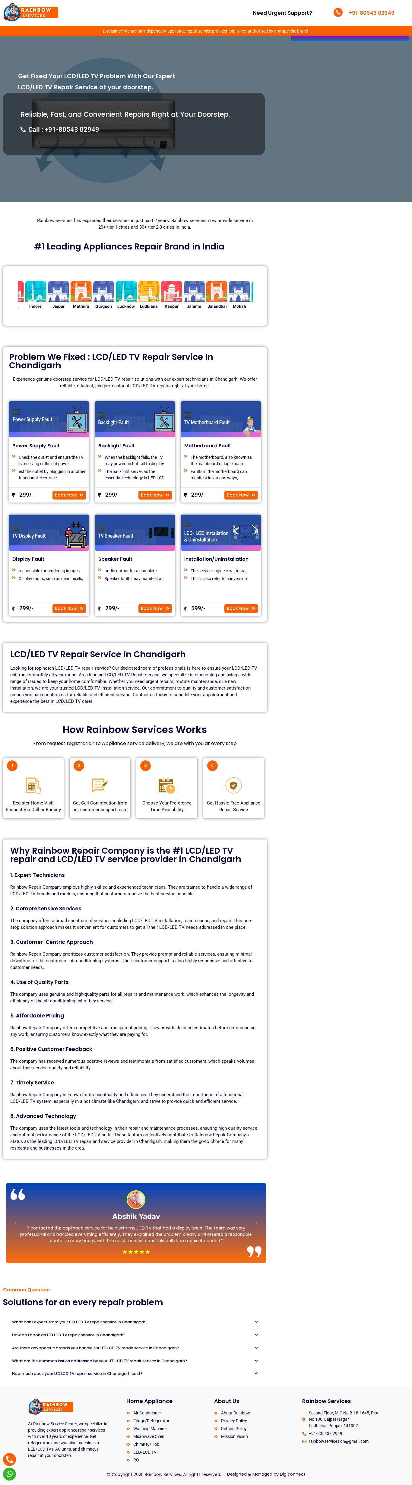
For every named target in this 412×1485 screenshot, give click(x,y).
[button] (15, 1223)
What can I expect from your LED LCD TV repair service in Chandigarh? (79, 1322)
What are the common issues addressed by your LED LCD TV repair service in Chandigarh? (99, 1360)
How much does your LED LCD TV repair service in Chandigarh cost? (77, 1373)
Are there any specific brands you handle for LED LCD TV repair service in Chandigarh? (95, 1347)
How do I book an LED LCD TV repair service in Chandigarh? (68, 1334)
